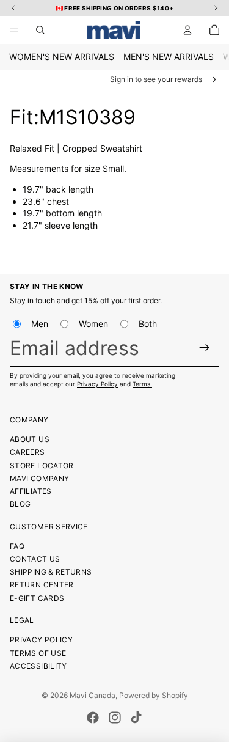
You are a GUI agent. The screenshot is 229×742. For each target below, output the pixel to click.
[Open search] (40, 30)
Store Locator (42, 465)
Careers (27, 452)
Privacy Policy (97, 384)
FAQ (17, 546)
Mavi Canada (92, 695)
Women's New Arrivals (61, 56)
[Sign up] (205, 348)
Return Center (42, 584)
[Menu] (14, 30)
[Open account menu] (187, 30)
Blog (20, 504)
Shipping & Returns (51, 571)
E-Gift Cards (37, 598)
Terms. (142, 384)
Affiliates (31, 491)
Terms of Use (38, 653)
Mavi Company (39, 478)
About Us (29, 439)
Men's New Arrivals (168, 56)
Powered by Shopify (153, 695)
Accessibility (38, 665)
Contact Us (35, 559)
